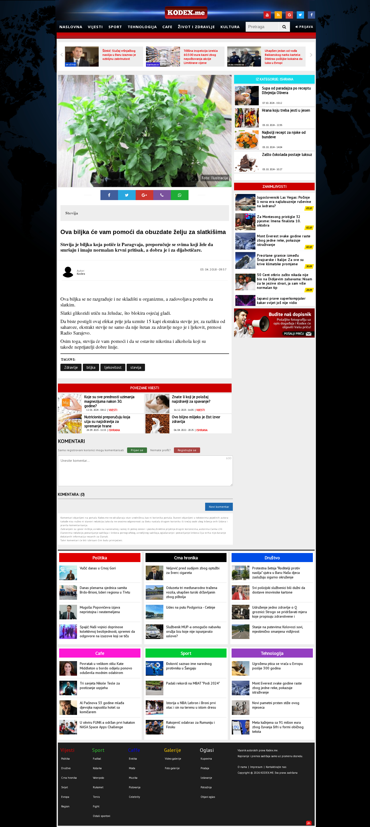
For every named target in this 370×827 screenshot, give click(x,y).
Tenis (96, 797)
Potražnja (206, 787)
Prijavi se (137, 450)
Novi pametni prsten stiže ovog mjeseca (275, 705)
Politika (99, 558)
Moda (132, 768)
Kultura (230, 26)
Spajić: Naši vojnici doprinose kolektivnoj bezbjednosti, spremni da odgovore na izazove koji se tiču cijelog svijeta (107, 631)
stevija (135, 367)
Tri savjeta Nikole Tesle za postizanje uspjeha (100, 685)
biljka (91, 367)
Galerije (172, 750)
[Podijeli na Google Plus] (144, 195)
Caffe (134, 750)
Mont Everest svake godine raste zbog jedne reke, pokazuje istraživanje (284, 240)
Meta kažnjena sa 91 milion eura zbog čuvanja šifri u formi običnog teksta (278, 727)
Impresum (256, 767)
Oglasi (207, 750)
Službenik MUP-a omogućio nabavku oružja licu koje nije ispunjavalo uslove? (193, 631)
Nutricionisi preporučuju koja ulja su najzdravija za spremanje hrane (107, 421)
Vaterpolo (98, 777)
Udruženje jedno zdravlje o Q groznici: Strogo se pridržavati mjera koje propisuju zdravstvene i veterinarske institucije (279, 612)
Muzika (133, 777)
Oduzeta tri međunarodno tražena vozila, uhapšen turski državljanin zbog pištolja (191, 592)
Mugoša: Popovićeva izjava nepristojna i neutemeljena (100, 609)
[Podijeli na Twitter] (127, 195)
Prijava (305, 27)
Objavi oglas (208, 797)
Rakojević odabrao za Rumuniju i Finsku (190, 724)
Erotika (133, 758)
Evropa (65, 797)
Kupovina (206, 758)
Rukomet (98, 787)
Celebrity (134, 797)
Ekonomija (153, 64)
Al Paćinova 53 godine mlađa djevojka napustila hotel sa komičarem (102, 707)
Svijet (64, 787)
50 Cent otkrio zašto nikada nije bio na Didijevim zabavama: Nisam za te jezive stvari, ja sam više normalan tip (284, 281)
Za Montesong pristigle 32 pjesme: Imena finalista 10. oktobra (279, 220)
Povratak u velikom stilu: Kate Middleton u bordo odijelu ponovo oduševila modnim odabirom (106, 668)
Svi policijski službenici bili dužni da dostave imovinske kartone (278, 589)
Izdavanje (206, 777)
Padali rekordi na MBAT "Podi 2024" (193, 683)
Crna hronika (236, 64)
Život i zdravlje (196, 26)
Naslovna (70, 26)
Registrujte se (187, 450)
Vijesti (95, 26)
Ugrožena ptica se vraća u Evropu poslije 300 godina (277, 665)
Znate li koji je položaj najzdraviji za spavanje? (191, 399)
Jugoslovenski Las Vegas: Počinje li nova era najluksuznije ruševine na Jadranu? (284, 201)
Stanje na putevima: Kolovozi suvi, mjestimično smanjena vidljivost (277, 629)
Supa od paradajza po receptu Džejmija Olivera (286, 90)
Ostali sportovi (101, 816)
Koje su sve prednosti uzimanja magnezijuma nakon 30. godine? (109, 401)
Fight (96, 806)
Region (65, 806)
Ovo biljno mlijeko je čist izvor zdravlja (196, 419)
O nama (242, 767)
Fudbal (97, 758)
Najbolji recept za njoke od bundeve (284, 134)
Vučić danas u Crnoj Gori (98, 568)
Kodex (81, 273)
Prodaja (205, 768)
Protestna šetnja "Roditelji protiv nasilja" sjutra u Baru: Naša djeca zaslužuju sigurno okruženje (276, 572)
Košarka (97, 768)
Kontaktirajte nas (276, 767)
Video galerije (173, 758)
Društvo (71, 64)
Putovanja (134, 787)
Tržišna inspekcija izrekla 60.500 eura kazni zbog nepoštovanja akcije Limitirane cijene (201, 57)
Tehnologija (142, 26)
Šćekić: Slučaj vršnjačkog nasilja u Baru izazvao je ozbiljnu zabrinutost (119, 55)
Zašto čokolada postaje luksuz (287, 154)
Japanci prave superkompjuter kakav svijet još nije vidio (281, 300)
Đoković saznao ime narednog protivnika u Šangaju (189, 665)
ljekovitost (113, 367)
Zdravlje (71, 367)
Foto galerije (172, 768)
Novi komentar (219, 507)
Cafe (167, 26)
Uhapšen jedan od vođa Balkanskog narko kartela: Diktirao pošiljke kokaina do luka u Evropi (284, 57)
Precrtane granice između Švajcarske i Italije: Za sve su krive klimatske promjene (280, 259)
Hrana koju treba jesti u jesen (286, 110)
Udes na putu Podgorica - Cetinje (190, 607)
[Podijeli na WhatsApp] (180, 195)
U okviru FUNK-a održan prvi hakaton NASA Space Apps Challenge (107, 724)
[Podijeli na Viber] (162, 195)
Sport (115, 26)
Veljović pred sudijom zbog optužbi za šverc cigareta (192, 570)
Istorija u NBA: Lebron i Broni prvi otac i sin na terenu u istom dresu (191, 705)
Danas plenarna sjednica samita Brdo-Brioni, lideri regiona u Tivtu (105, 589)
